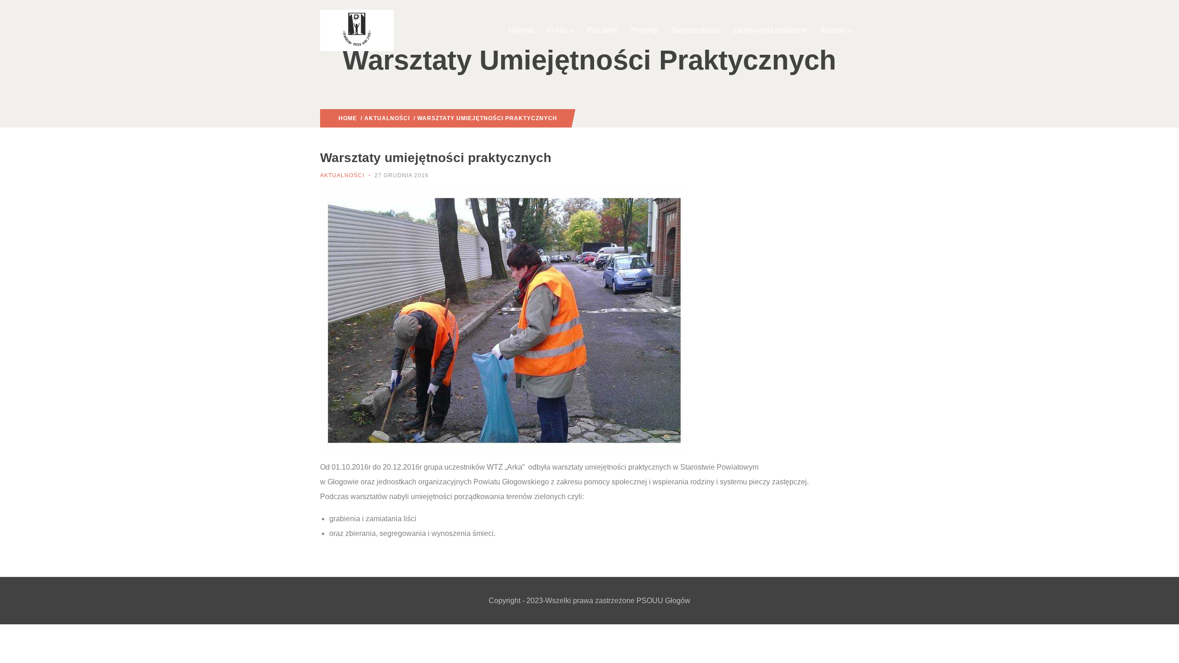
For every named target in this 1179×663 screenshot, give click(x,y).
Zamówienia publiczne (770, 30)
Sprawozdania (695, 30)
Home (348, 118)
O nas (557, 30)
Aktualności (387, 118)
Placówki (602, 30)
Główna (521, 30)
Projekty (644, 30)
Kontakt (833, 30)
